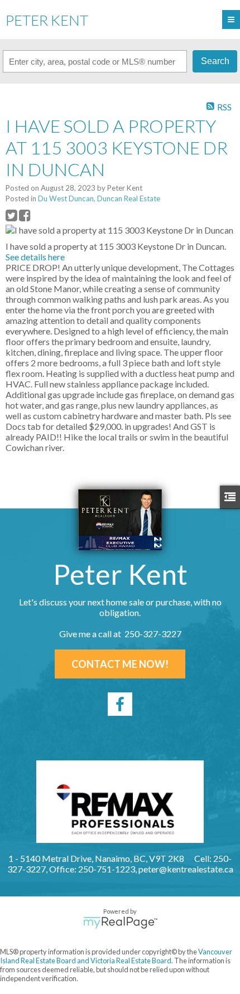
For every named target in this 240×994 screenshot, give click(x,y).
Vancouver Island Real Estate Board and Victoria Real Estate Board (116, 956)
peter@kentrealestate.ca (185, 869)
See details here (35, 256)
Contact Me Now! (120, 664)
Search (215, 61)
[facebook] (120, 704)
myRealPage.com (120, 922)
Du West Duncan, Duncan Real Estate (99, 198)
